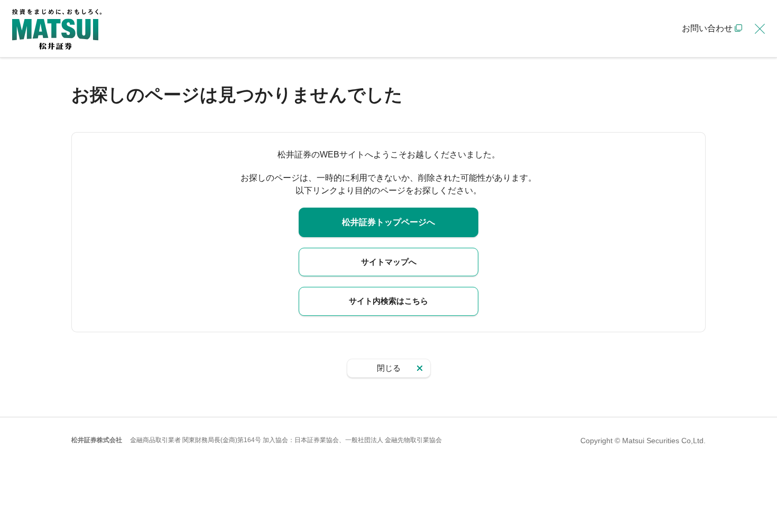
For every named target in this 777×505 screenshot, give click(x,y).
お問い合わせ (707, 28)
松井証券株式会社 (96, 440)
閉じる (389, 367)
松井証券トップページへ (388, 222)
